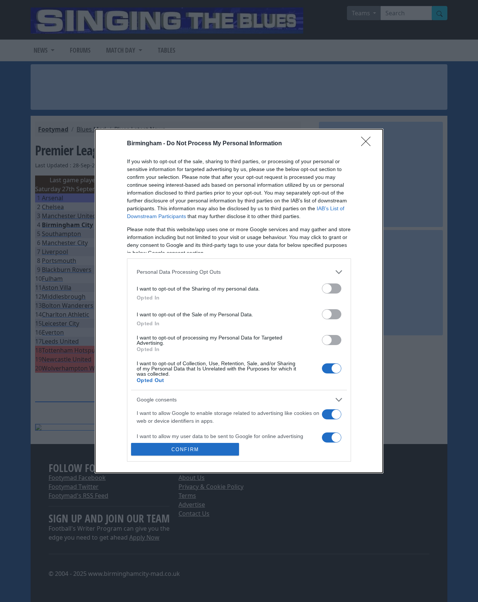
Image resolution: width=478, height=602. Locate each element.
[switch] (331, 288)
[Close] (368, 144)
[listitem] (239, 272)
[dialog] (239, 301)
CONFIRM (185, 449)
